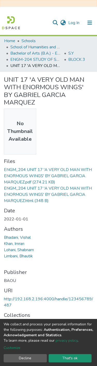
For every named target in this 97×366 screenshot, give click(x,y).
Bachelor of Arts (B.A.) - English (36, 53)
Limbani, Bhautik (18, 256)
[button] (63, 23)
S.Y (71, 53)
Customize (12, 347)
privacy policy (67, 340)
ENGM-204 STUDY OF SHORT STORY (36, 59)
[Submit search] (55, 22)
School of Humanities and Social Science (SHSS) (36, 47)
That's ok (70, 358)
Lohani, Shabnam (19, 250)
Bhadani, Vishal (17, 237)
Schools (28, 41)
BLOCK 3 (76, 59)
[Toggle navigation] (90, 23)
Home (9, 41)
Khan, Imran (14, 244)
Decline (25, 358)
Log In (74, 23)
